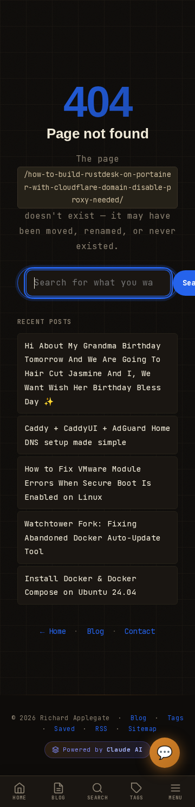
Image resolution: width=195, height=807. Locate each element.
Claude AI (125, 749)
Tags (175, 718)
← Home (53, 631)
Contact (140, 631)
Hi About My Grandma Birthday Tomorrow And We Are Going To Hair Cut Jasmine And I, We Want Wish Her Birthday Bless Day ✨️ (92, 373)
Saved (64, 729)
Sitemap (142, 729)
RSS (101, 729)
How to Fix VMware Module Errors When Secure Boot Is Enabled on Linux (87, 482)
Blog (95, 631)
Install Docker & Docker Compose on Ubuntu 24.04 (80, 585)
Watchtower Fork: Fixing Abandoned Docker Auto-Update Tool (92, 537)
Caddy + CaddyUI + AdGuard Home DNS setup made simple (97, 435)
